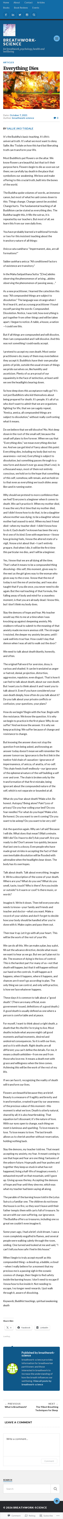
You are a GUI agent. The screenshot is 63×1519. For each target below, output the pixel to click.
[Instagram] (27, 14)
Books (6, 7)
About (17, 2)
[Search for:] (31, 1488)
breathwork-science (19, 42)
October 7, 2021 (18, 115)
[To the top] (57, 1501)
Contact (28, 2)
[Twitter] (20, 14)
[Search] (34, 14)
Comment (49, 1461)
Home (6, 2)
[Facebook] (6, 14)
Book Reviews (21, 7)
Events (35, 7)
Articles (41, 2)
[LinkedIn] (13, 14)
